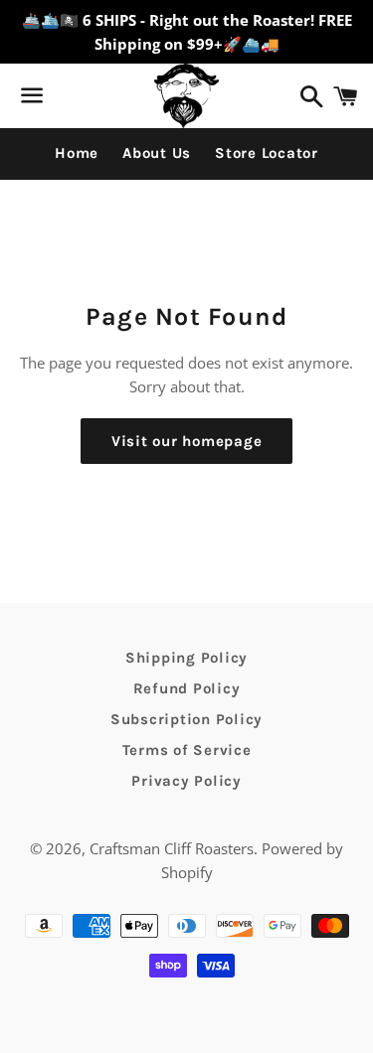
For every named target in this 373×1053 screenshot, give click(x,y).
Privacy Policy (186, 781)
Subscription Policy (186, 719)
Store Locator (266, 153)
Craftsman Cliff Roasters (172, 848)
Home (76, 153)
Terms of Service (187, 750)
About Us (156, 153)
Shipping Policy (186, 658)
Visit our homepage (187, 441)
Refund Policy (187, 688)
